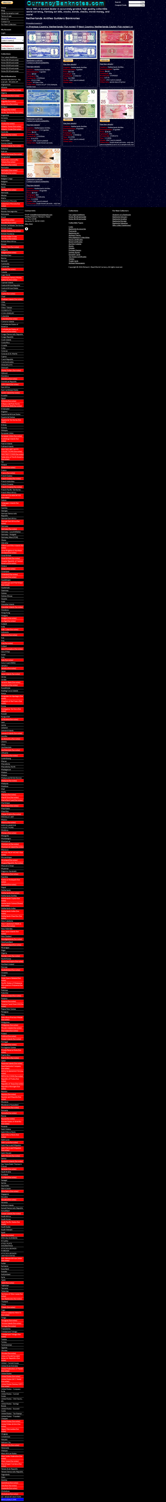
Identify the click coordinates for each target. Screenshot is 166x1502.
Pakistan (4, 990)
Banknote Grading (119, 219)
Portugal (4, 1042)
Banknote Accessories (77, 229)
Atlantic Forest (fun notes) (11, 126)
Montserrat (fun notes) (10, 844)
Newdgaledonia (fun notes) (11, 939)
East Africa (5, 387)
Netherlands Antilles (9, 896)
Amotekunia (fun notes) (10, 96)
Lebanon (4, 728)
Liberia (4, 741)
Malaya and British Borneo (11, 778)
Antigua (4, 107)
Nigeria (4, 953)
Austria (4, 137)
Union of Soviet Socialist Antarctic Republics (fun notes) (10, 1358)
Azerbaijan (5, 140)
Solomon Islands (7, 1205)
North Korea (6, 959)
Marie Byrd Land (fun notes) (12, 800)
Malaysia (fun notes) (9, 780)
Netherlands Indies (8, 908)
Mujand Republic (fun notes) (12, 863)
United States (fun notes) (10, 1376)
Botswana (5, 214)
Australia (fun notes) (9, 135)
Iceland (4, 624)
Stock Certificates (76, 239)
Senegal (4, 1180)
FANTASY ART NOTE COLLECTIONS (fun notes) (11, 450)
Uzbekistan (5, 1437)
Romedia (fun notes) (9, 1113)
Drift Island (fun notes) (10, 384)
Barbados (5, 167)
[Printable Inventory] (34, 23)
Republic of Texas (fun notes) (12, 1084)
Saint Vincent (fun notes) (10, 1156)
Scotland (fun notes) (8, 1177)
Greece (4, 566)
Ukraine (4, 1350)
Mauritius (5, 811)
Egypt (3, 398)
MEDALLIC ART (7, 817)
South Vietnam (6, 1229)
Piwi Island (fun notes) (9, 1031)
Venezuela (5, 1448)
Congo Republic (7, 337)
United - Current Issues (10, 1363)
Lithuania (4, 753)
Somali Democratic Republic (12, 1208)
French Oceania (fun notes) (11, 487)
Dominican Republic (9, 381)
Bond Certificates (75, 242)
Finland (4, 464)
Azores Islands (6, 143)
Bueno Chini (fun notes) (10, 247)
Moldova (4, 830)
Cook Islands (6, 340)
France (3, 470)
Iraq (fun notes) (7, 643)
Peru (3, 1014)
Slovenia (4, 1202)
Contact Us (5, 21)
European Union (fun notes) (11, 436)
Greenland (5, 571)
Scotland (4, 1174)
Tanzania (4, 1288)
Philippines (5, 1022)
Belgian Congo (7, 179)
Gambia (4, 508)
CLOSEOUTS (6, 310)
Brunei (3, 244)
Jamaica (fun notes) (8, 668)
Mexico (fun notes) (8, 822)
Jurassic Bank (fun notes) (10, 682)
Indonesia (5, 632)
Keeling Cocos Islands (9, 691)
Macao (4, 761)
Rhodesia (4, 1102)
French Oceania (7, 484)
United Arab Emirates (9, 1366)
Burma (3, 258)
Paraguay (4, 1012)
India (3, 626)
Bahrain (4, 151)
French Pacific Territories (11, 490)
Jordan (3, 679)
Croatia (4, 345)
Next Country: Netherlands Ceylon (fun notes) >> (106, 26)
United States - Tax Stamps (11, 1413)
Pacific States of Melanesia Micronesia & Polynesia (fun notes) (12, 985)
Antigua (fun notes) (8, 109)
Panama (4, 998)
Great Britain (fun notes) (10, 558)
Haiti (3, 601)
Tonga (3, 1318)
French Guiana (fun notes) (11, 478)
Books (71, 246)
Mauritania (5, 808)
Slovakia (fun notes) (8, 1199)
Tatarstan (5, 1291)
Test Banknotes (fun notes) (11, 1299)
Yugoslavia (5, 1474)
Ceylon (4, 291)
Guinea (4, 593)
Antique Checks (75, 235)
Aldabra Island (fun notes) (11, 90)
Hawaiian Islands (7, 604)
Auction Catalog (75, 244)
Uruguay (4, 1434)
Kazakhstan (5, 688)
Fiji (2, 462)
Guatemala (5, 587)
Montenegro (6, 838)
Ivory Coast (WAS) (8, 663)
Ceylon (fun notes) (8, 294)
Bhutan (4, 195)
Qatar (3, 1061)
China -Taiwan (6, 307)
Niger (3, 950)
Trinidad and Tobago (9, 1331)
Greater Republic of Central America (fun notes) (12, 562)
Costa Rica (5, 342)
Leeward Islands (7, 730)
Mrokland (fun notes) (9, 860)
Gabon (3, 500)
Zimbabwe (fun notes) (9, 1494)
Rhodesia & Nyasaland (9, 1105)
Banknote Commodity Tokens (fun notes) (9, 161)
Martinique (5, 803)
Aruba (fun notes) (8, 123)
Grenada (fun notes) (8, 577)
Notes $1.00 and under (10, 71)
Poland (4, 1033)
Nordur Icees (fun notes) (10, 956)
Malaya (4, 775)
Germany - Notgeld (8, 534)
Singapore (5, 1194)
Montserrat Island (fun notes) (12, 847)
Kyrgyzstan (5, 716)
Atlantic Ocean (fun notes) (11, 129)
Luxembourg (6, 758)
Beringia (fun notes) (8, 190)
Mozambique (6, 857)
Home (3, 8)
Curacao (4, 351)
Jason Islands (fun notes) (10, 674)
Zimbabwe (5, 1491)
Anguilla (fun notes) (8, 101)
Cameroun (5, 266)
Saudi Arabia (6, 1172)
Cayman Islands (7, 282)
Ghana (3, 540)
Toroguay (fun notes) (9, 1320)
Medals (72, 248)
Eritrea (3, 425)
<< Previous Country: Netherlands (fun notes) (51, 26)
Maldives (4, 786)
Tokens (71, 259)
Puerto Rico (5, 1055)
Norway (4, 967)
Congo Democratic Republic (12, 334)
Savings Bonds (74, 252)
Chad (3, 296)
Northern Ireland (7, 964)
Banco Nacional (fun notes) (11, 154)
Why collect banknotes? (121, 225)
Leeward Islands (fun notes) (11, 733)
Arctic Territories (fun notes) (12, 112)
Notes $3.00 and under (10, 65)
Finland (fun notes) (8, 467)
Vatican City (6, 1442)
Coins (71, 227)
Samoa (3, 1158)
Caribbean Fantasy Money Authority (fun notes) (11, 278)
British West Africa (8, 241)
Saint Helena (6, 1129)
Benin (3, 187)
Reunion (4, 1091)
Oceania (4, 973)
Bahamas (4, 148)
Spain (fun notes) (7, 1235)
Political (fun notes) (8, 1036)
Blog (3, 10)
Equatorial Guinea (8, 417)
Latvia (3, 725)
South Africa (6, 1216)
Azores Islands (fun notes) (11, 146)
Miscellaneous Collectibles (79, 237)
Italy (3, 657)
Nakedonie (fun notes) (9, 874)
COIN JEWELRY (7, 313)
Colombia (5, 316)
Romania (4, 1110)
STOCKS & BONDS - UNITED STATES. (9, 1254)
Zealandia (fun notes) (9, 1488)
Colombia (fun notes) (9, 319)
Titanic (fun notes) (8, 1307)
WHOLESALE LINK (8, 1499)
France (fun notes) (8, 473)
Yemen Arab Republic (9, 1469)
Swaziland (5, 1269)
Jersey (3, 677)
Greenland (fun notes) (9, 574)
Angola (4, 98)
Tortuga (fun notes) (8, 1326)
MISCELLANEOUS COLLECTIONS (8, 826)
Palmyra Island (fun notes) (11, 996)
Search (118, 2)
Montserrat (5, 841)
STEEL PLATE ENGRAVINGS (7, 1244)
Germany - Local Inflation (11, 532)
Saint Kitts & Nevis (8, 1132)
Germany (4, 526)
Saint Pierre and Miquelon (11, 1145)
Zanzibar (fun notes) (9, 1485)
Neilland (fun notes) (8, 884)
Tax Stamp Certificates (77, 257)
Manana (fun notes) (8, 794)
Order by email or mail (9, 13)
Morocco (4, 850)
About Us (5, 19)
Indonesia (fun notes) (9, 635)
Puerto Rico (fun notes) (10, 1058)
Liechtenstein (6, 747)
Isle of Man (5, 652)
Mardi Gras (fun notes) (10, 797)
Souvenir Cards (74, 254)
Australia (4, 132)
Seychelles (5, 1186)
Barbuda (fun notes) (8, 173)
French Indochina (7, 481)
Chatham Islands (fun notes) (11, 299)
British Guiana (6, 228)
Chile (3, 302)
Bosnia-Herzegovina (9, 211)
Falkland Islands (7, 446)
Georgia (4, 511)
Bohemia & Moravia (9, 201)
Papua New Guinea (8, 1009)
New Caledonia (7, 921)
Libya (3, 744)
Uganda (4, 1348)
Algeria (4, 93)
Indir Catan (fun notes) (9, 629)
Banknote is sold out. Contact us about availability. (38, 61)
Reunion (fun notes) (8, 1094)
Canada (4, 272)
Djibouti (4, 373)
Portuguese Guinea (8, 1047)
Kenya (3, 693)
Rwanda (4, 1126)
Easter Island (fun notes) (10, 393)
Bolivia (4, 209)
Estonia (4, 428)
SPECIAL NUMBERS (9, 1238)
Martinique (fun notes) (9, 806)
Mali (3, 789)
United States (6, 1373)
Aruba (3, 121)
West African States (9, 1453)
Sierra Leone (6, 1188)
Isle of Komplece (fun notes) (12, 649)
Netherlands (6, 890)
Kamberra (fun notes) (9, 685)
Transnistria (5, 1329)
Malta (3, 792)
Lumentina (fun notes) (9, 755)
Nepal (3, 887)
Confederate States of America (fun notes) (9, 330)
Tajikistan (5, 1285)
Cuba (3, 348)
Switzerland (5, 1274)
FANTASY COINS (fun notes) (12, 454)
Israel (3, 654)
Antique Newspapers (77, 263)
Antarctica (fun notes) (9, 104)
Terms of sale (6, 16)
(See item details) (33, 66)
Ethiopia (4, 430)
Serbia (3, 1183)
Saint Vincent (6, 1153)
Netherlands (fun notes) (10, 893)
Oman (3, 975)
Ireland (4, 646)
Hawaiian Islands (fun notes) (12, 607)
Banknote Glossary (119, 217)
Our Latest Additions (9, 57)
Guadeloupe (6, 580)
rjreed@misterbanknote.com (41, 214)
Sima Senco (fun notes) (9, 1191)
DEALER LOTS (6, 365)
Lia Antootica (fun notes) (10, 739)
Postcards (73, 231)
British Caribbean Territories (12, 225)
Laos (3, 722)
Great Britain (6, 555)
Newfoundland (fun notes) (11, 945)
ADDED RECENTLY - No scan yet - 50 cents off (11, 80)
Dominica (5, 376)
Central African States (9, 288)
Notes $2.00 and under (10, 68)
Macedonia (5, 764)
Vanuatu (4, 1439)
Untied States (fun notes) (10, 1421)
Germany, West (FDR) (9, 537)
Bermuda (4, 192)
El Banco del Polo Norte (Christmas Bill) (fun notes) (11, 405)
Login (3, 33)
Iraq (2, 640)
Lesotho (4, 736)
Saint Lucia (5, 1140)
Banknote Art (74, 233)
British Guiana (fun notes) (11, 231)
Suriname (4, 1266)
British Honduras (7, 234)
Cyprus (4, 356)
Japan (3, 671)
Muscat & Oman (7, 866)
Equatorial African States (10, 414)
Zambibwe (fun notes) (9, 1483)
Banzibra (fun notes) (9, 165)
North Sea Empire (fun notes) (12, 961)
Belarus (4, 176)
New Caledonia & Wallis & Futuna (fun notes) (11, 925)
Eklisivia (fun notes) (8, 401)
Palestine (4, 993)
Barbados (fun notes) (9, 170)
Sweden (4, 1271)
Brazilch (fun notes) (8, 222)
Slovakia (4, 1197)
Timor (3, 1304)
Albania (4, 87)
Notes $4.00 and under (10, 63)
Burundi (4, 261)
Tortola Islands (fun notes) (11, 1323)
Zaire (3, 1477)
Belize (3, 184)
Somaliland (5, 1211)
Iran (2, 638)
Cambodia (5, 264)
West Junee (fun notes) (10, 1461)
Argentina (5, 115)
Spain (3, 1232)
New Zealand (6, 936)
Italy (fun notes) (7, 660)
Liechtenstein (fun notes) (10, 750)
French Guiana (6, 476)
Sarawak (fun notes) (8, 1169)
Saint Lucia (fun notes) (9, 1142)
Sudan (3, 1263)
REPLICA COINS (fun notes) (12, 1076)
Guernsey (4, 590)
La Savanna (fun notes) (9, 719)
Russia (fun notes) (8, 1119)
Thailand (4, 1301)
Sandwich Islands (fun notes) (12, 1161)
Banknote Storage (119, 221)
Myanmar (5, 868)
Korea (3, 706)
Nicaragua (5, 947)
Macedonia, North (8, 767)
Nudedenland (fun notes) (10, 970)
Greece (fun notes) (8, 569)
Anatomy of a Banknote (121, 214)
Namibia (4, 877)
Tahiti (3, 1280)
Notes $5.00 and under (10, 60)
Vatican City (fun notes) (10, 1445)
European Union (7, 433)
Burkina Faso (6, 255)
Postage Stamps (75, 250)
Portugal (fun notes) (8, 1044)
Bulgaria (4, 250)
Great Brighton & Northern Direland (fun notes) (11, 551)
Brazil (3, 217)
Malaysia (4, 783)
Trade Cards (73, 261)
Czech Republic (7, 359)
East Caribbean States (9, 390)
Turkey (4, 1342)
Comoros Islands (7, 321)
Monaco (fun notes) (8, 833)
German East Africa (8, 518)
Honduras (5, 610)
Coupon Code (120, 5)
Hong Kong (5, 613)
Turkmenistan (6, 1345)
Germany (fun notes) (9, 529)
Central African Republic (10, 285)
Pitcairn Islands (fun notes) (11, 1028)
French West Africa (8, 492)
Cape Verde (5, 275)
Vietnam (4, 1451)
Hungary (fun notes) (8, 618)
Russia (3, 1116)
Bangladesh (5, 157)
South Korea (6, 1219)
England (4, 411)
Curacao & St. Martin (9, 354)
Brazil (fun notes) (7, 220)
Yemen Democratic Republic (12, 1472)
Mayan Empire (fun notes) (11, 814)
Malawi (4, 772)
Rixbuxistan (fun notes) (10, 1107)
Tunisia (4, 1339)
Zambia (4, 1480)
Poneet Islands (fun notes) (11, 1039)
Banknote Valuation (120, 223)
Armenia (4, 118)
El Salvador (5, 409)
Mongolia (5, 836)
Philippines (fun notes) (9, 1025)
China (3, 305)
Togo (3, 1310)
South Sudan (6, 1227)
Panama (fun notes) (8, 1001)
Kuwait (4, 714)
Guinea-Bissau (6, 596)
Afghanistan (6, 84)
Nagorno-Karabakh (8, 871)
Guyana (4, 599)
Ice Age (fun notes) (8, 621)
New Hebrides (7, 929)
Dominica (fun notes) (9, 379)
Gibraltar (4, 543)
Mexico (4, 820)
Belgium (4, 181)
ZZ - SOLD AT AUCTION (11, 1497)
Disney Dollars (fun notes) (11, 370)
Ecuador (4, 395)
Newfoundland (7, 942)
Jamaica (4, 665)
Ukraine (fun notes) (8, 1353)
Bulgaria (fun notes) (8, 252)
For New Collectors (8, 24)
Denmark (4, 367)
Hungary (4, 615)
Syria (3, 1277)
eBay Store (29, 224)
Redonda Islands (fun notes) (11, 1063)
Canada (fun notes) (8, 269)
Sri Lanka (4, 1241)
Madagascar (6, 769)
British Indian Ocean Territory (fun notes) (9, 237)
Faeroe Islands (6, 443)
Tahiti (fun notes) (7, 1283)
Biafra (3, 198)
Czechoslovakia (7, 362)
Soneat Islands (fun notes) (11, 1213)
